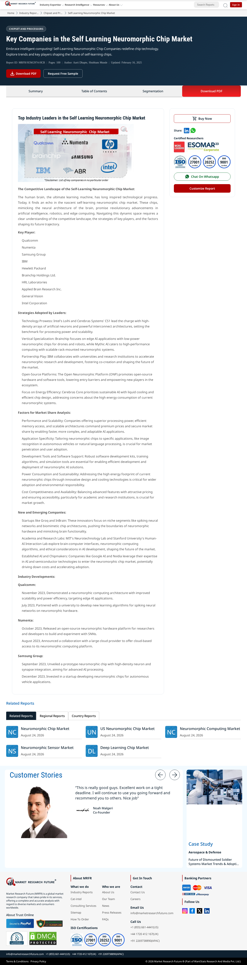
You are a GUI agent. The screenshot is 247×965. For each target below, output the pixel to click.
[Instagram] (185, 911)
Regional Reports (52, 716)
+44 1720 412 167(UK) (144, 934)
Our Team (108, 899)
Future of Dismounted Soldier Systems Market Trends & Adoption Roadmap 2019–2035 (214, 861)
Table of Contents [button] (94, 91)
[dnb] (16, 938)
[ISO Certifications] (202, 167)
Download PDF (26, 73)
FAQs (105, 919)
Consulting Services (83, 906)
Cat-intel (76, 899)
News (105, 906)
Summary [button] (36, 91)
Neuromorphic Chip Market (45, 728)
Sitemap (76, 912)
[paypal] (20, 923)
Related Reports (21, 716)
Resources (99, 4)
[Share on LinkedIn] (186, 130)
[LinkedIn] (207, 911)
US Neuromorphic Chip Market (127, 728)
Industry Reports (29, 13)
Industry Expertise (50, 4)
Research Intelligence (77, 4)
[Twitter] (199, 911)
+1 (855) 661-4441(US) (144, 927)
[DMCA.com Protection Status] (43, 938)
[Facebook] (192, 911)
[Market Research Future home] (21, 4)
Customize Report (202, 188)
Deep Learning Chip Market (124, 747)
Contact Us (137, 892)
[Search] (225, 5)
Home (10, 13)
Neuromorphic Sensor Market (47, 747)
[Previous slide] (160, 775)
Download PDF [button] (211, 91)
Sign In (236, 4)
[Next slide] (174, 775)
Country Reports (84, 716)
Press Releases (111, 912)
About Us (114, 4)
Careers (135, 899)
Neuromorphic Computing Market (210, 728)
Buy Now (205, 118)
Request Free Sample (63, 73)
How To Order (80, 919)
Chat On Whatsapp (205, 176)
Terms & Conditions (17, 961)
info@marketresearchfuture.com (151, 913)
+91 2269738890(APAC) (145, 941)
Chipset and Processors (53, 13)
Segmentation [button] (153, 91)
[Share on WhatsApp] (193, 130)
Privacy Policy (38, 961)
